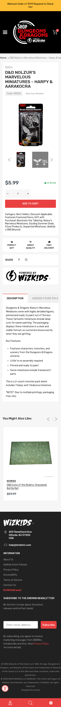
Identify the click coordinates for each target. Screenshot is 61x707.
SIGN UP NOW (30, 371)
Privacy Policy (28, 380)
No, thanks (31, 386)
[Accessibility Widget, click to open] (5, 688)
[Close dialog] (55, 318)
